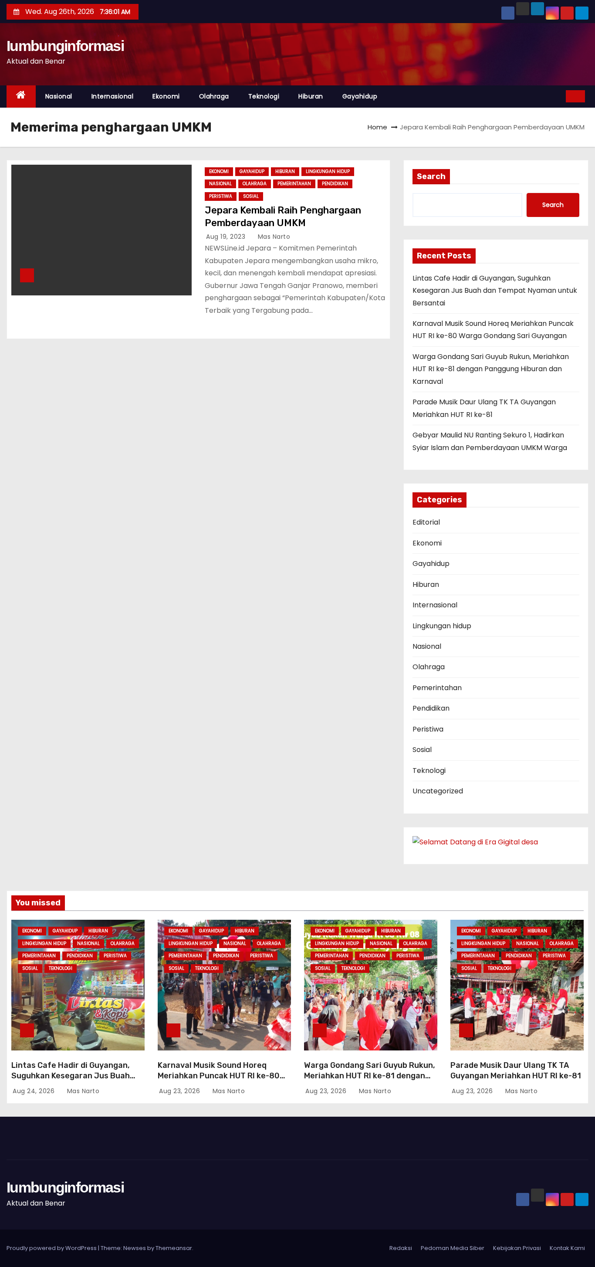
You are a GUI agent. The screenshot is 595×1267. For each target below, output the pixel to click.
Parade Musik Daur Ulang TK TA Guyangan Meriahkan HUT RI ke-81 (515, 1070)
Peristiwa (220, 196)
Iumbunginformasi (65, 45)
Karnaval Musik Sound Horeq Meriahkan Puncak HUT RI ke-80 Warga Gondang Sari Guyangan (219, 1075)
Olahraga (214, 96)
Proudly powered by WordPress (52, 1248)
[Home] (21, 96)
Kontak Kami (567, 1248)
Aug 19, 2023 (226, 236)
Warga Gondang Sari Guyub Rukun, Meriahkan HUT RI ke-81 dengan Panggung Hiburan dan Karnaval (490, 369)
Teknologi (264, 96)
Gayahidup (360, 96)
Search (431, 176)
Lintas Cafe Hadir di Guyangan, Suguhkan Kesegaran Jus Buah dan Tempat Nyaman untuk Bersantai (494, 290)
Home (377, 127)
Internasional (112, 96)
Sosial (251, 196)
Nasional (58, 96)
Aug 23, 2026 (180, 1091)
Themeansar (174, 1248)
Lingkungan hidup (328, 171)
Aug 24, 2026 (35, 1091)
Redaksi (400, 1248)
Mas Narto (273, 236)
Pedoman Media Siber (452, 1248)
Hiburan (310, 96)
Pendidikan (335, 183)
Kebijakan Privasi (517, 1248)
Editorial (426, 522)
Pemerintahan (294, 183)
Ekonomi (166, 96)
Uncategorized (437, 791)
